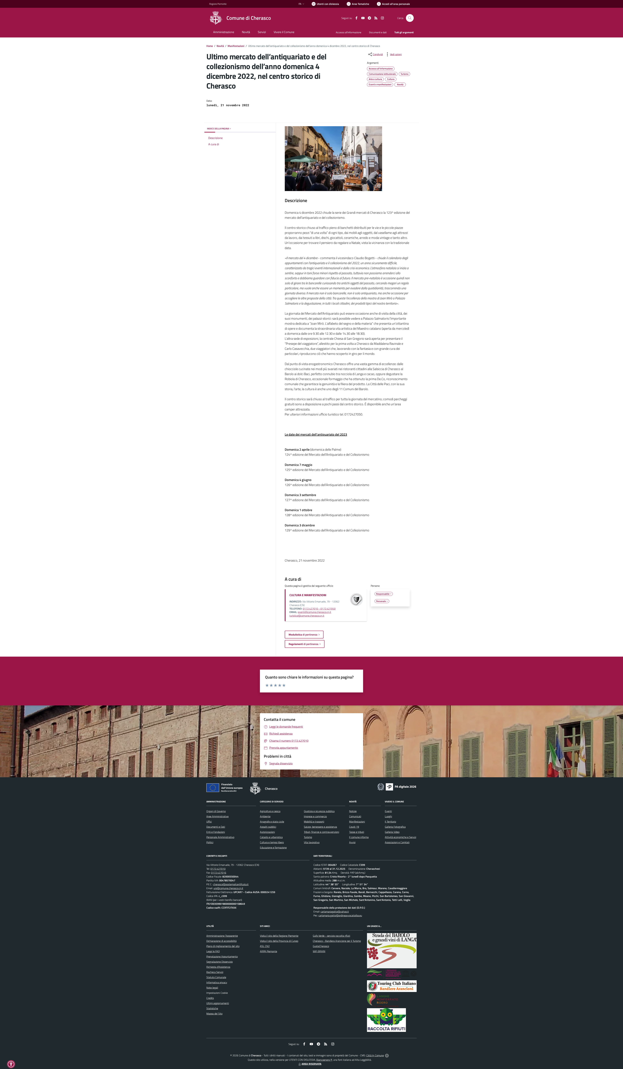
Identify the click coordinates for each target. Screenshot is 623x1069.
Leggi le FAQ (213, 951)
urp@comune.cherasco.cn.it (228, 888)
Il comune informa (359, 837)
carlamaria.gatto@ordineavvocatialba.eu (340, 915)
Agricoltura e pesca (270, 811)
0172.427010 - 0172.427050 (319, 609)
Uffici (209, 821)
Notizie (353, 811)
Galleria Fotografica (395, 827)
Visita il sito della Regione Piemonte (279, 936)
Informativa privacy (216, 982)
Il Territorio (390, 821)
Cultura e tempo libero (272, 842)
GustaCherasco (321, 946)
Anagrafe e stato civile (272, 821)
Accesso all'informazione (348, 32)
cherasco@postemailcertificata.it (231, 884)
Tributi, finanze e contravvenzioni (321, 832)
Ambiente (265, 816)
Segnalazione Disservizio (219, 962)
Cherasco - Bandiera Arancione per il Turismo (337, 941)
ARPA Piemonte (268, 951)
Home (209, 46)
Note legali (212, 988)
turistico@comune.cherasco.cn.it (306, 616)
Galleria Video (392, 832)
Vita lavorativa (311, 842)
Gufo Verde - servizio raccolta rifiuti (331, 936)
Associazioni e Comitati (397, 842)
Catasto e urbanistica (271, 837)
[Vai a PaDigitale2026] (397, 786)
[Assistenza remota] (387, 1055)
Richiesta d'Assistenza (218, 967)
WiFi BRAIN (319, 951)
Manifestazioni (236, 46)
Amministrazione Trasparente (222, 936)
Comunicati (355, 816)
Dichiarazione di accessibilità (221, 941)
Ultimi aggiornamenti (217, 1003)
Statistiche (212, 1008)
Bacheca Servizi (214, 972)
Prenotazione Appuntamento (222, 956)
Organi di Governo (216, 811)
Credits (210, 998)
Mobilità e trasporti (314, 821)
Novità (220, 46)
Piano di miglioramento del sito (222, 946)
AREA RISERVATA (311, 1064)
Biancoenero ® (324, 1060)
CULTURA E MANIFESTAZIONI (307, 595)
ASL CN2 (265, 946)
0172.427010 (218, 869)
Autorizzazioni (267, 832)
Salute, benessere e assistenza (320, 827)
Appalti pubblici (268, 827)
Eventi (388, 811)
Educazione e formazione (273, 847)
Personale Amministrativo (220, 837)
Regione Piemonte (217, 4)
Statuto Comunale (216, 977)
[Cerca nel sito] (410, 18)
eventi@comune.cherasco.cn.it (314, 612)
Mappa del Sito (214, 1013)
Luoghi (388, 816)
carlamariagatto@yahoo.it (335, 911)
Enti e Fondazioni (215, 832)
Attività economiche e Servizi (400, 837)
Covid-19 (354, 827)
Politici (209, 842)
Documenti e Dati (215, 827)
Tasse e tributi (356, 832)
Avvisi (352, 842)
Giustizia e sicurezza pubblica (319, 811)
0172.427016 (218, 873)
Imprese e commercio (315, 816)
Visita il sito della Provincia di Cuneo (279, 941)
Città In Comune (375, 1055)
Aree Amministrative (217, 816)
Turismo (308, 837)
